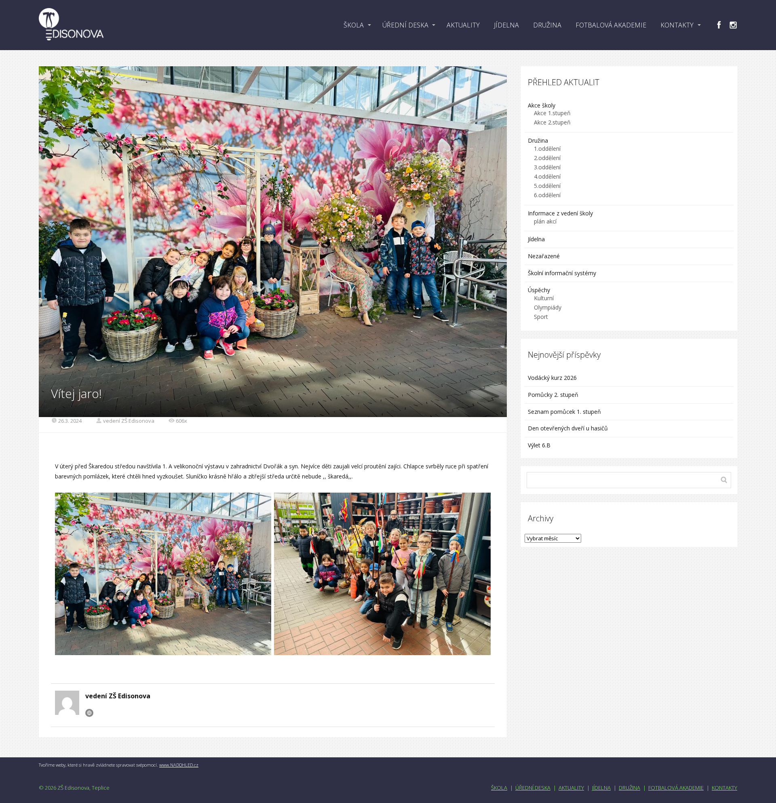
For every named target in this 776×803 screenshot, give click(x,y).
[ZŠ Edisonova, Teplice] (71, 25)
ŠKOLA (354, 25)
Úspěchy (539, 290)
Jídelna (536, 239)
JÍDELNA (506, 25)
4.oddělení (547, 176)
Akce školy (541, 105)
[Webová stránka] (89, 713)
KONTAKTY (677, 25)
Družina (538, 140)
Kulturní (544, 298)
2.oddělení (547, 158)
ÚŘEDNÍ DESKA (405, 25)
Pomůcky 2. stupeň (553, 394)
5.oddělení (547, 186)
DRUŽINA (547, 25)
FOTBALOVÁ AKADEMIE (611, 25)
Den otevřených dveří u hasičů (568, 428)
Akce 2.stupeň (552, 122)
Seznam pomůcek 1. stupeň (564, 411)
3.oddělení (547, 167)
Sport (541, 316)
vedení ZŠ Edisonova (128, 420)
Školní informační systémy (562, 273)
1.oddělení (547, 148)
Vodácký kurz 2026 (552, 377)
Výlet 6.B (540, 445)
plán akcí (545, 221)
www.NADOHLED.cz (178, 765)
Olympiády (547, 307)
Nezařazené (544, 256)
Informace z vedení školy (560, 213)
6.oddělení (547, 195)
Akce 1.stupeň (552, 113)
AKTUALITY (463, 25)
